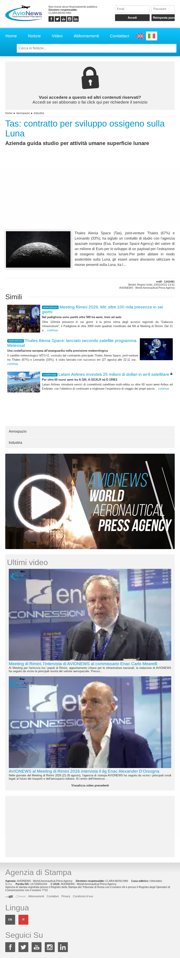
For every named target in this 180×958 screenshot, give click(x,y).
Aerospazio (23, 113)
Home (11, 36)
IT (23, 919)
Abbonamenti (86, 36)
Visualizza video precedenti (90, 785)
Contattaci (119, 36)
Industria (39, 113)
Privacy (65, 896)
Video (57, 36)
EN (10, 919)
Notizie (34, 36)
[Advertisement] (90, 196)
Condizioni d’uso (83, 896)
